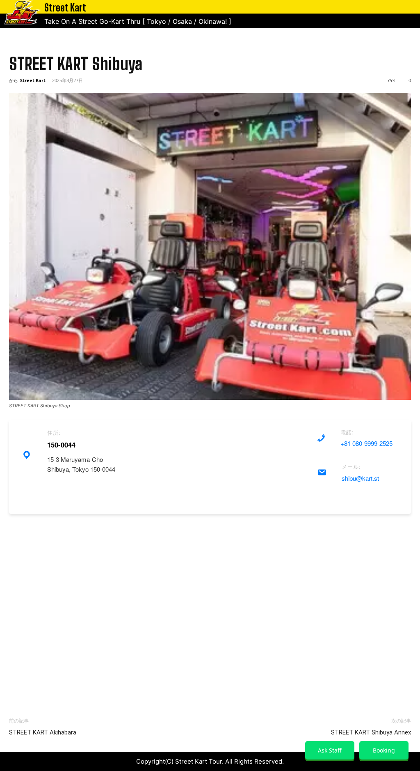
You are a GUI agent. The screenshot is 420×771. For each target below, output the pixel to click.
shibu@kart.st (360, 478)
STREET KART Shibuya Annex (371, 732)
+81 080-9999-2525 (366, 443)
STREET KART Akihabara (42, 732)
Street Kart (33, 80)
